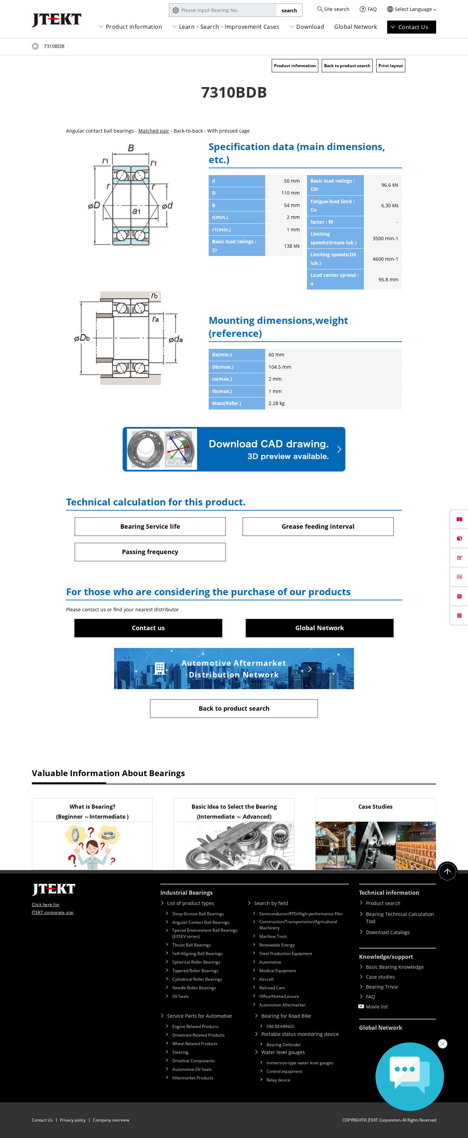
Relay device (278, 1080)
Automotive (270, 962)
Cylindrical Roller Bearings (197, 979)
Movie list (377, 1006)
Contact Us (413, 27)
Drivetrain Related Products (198, 1035)
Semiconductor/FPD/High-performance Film (301, 914)
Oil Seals (180, 996)
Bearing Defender (284, 1045)
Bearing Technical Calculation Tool (400, 918)
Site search (336, 9)
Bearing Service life (150, 526)
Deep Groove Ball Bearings (198, 914)
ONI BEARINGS (281, 1026)
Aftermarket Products (192, 1078)
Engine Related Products (195, 1026)
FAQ (372, 9)
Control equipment (284, 1071)
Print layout (391, 66)
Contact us (148, 628)
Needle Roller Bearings (194, 988)
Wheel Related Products (195, 1044)
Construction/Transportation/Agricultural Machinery (298, 925)
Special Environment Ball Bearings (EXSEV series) (205, 933)
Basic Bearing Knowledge (395, 967)
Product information (134, 26)
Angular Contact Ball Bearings (201, 922)
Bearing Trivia (382, 986)
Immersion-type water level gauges (300, 1063)
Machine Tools (273, 936)
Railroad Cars (272, 988)
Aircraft (266, 979)
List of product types (190, 903)
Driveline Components (193, 1061)
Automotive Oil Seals (192, 1069)
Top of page (35, 46)
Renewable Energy (277, 945)
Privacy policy (73, 1120)
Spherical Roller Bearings (196, 962)
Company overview (111, 1120)
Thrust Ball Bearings (191, 945)
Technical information (389, 892)
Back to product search (347, 66)
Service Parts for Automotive (199, 1016)
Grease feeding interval (318, 526)
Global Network (355, 26)
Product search (383, 903)
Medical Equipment (277, 971)
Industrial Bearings (186, 892)
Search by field (271, 903)
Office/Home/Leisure (279, 996)
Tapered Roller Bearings (195, 971)
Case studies (380, 977)
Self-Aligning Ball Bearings (197, 953)
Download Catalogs (388, 932)
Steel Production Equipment (285, 953)
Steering (180, 1052)
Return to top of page (447, 871)
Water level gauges (283, 1052)
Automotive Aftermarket (282, 1005)
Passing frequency (150, 552)
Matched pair (153, 130)
